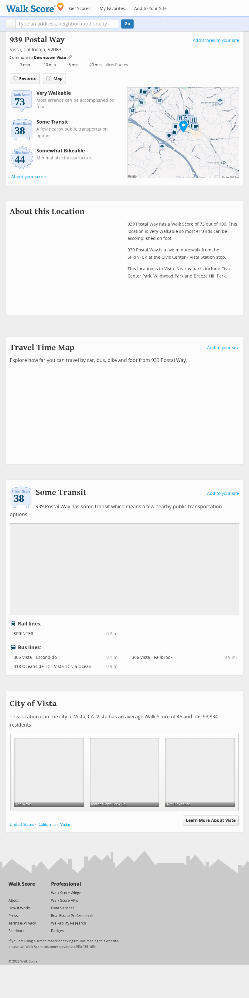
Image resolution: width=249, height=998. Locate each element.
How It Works (20, 908)
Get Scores (79, 8)
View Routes (117, 65)
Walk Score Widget (67, 893)
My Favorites (112, 8)
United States (22, 824)
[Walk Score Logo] (35, 7)
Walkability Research (68, 923)
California (47, 824)
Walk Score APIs (64, 900)
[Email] (30, 892)
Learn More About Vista (211, 820)
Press (13, 916)
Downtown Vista (50, 57)
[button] (11, 24)
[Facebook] (21, 892)
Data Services (62, 908)
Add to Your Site (150, 8)
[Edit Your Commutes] (70, 57)
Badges (57, 931)
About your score (28, 176)
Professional (66, 884)
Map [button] (58, 78)
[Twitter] (12, 892)
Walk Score (22, 884)
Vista (15, 50)
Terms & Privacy (22, 923)
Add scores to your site (216, 40)
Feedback (17, 931)
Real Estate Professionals (72, 916)
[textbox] (67, 24)
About (14, 900)
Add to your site (223, 347)
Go (127, 23)
